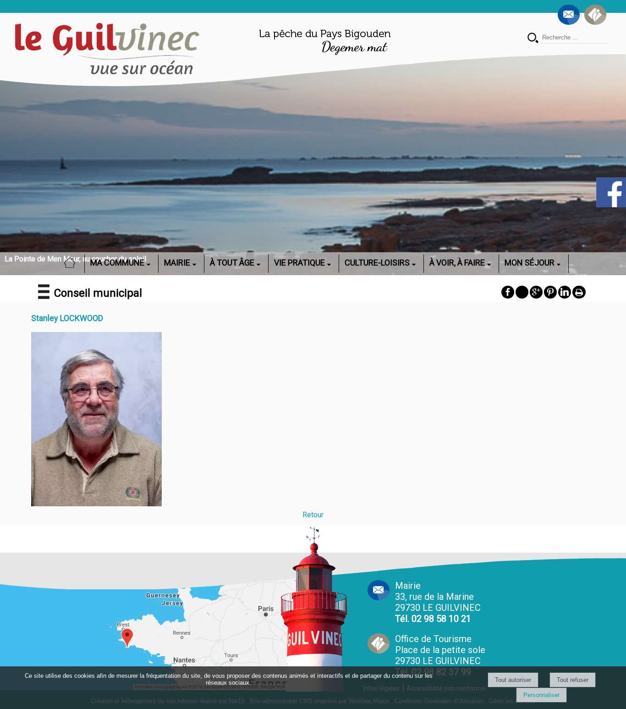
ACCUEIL (72, 262)
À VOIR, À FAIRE (457, 262)
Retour (313, 514)
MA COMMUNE (117, 262)
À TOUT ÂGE (232, 262)
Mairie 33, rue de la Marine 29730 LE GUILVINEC (438, 602)
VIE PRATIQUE (299, 262)
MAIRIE (177, 262)
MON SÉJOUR (530, 262)
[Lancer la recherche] (533, 39)
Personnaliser (541, 695)
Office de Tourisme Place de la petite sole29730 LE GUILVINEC (440, 655)
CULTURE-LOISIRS (377, 262)
